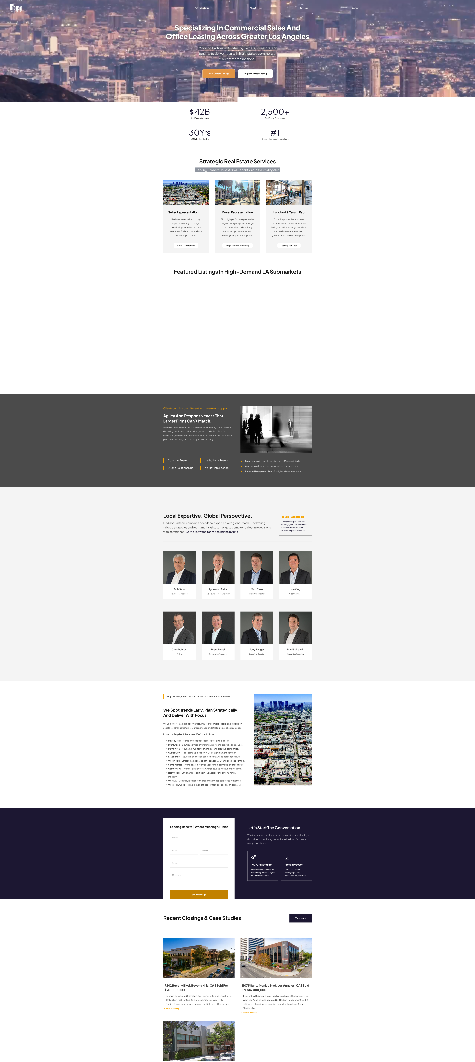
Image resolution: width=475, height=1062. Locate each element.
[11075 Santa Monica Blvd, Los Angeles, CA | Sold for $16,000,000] (276, 958)
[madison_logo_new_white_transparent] (16, 4)
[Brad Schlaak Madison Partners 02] (295, 612)
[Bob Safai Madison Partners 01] (179, 552)
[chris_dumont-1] (179, 612)
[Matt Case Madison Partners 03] (256, 552)
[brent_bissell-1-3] (218, 612)
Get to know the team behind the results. (212, 531)
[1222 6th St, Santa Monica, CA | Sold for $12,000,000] (199, 1041)
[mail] (180, 595)
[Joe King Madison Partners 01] (295, 552)
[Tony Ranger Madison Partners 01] (256, 612)
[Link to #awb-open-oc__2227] (463, 8)
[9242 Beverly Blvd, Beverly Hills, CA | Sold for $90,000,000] (199, 958)
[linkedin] (254, 595)
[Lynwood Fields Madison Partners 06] (218, 552)
